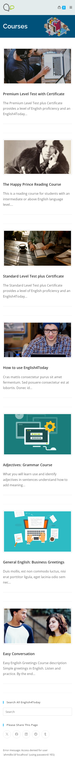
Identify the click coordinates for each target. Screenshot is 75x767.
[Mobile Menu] (69, 7)
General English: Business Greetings (33, 562)
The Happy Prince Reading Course (32, 184)
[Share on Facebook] (17, 734)
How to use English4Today (25, 367)
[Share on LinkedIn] (26, 734)
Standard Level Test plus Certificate (33, 276)
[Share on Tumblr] (45, 734)
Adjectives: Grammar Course (27, 464)
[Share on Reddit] (36, 734)
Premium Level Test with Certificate (33, 93)
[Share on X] (7, 734)
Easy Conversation (19, 653)
